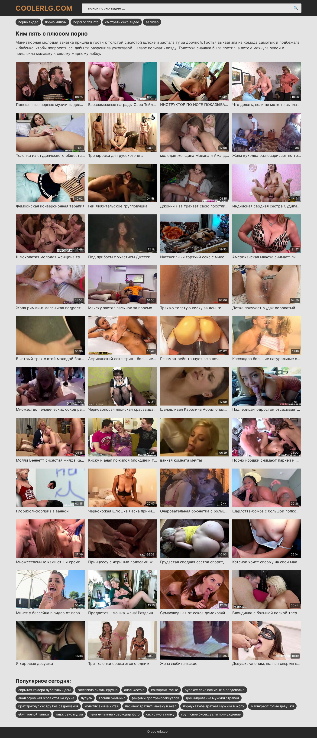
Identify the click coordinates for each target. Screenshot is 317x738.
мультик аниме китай (101, 706)
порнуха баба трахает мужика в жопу (213, 706)
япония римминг (112, 698)
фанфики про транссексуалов (155, 698)
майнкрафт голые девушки (272, 706)
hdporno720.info (85, 22)
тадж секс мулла (69, 714)
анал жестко (134, 690)
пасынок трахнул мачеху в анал (150, 706)
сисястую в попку (160, 714)
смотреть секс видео (122, 22)
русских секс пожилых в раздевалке (214, 690)
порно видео (28, 22)
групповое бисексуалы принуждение (211, 714)
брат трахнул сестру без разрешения (48, 706)
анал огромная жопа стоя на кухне (46, 698)
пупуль (86, 698)
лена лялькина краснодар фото (114, 714)
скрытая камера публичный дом (44, 690)
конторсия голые (164, 690)
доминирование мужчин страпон (212, 698)
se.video (152, 22)
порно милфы (56, 22)
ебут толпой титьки (33, 714)
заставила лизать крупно (97, 690)
